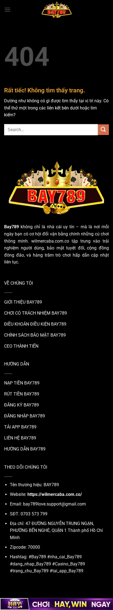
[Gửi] (103, 129)
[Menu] (7, 9)
